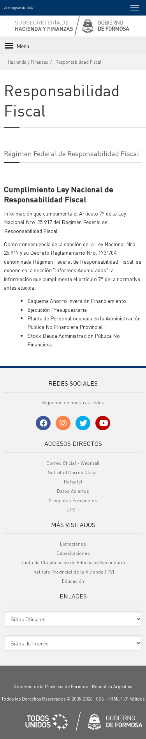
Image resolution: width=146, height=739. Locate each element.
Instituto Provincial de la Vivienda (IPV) (73, 572)
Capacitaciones (73, 553)
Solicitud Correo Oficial (73, 472)
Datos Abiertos (73, 491)
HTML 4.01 (118, 699)
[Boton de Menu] (134, 8)
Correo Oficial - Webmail (73, 463)
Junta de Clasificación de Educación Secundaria (73, 562)
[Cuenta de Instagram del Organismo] (63, 423)
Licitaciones (73, 544)
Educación (73, 581)
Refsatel (73, 482)
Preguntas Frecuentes (73, 500)
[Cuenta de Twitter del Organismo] (83, 423)
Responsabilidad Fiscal (78, 62)
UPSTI (73, 510)
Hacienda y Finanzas (28, 62)
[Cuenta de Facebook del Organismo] (43, 423)
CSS (100, 699)
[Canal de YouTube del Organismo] (102, 423)
